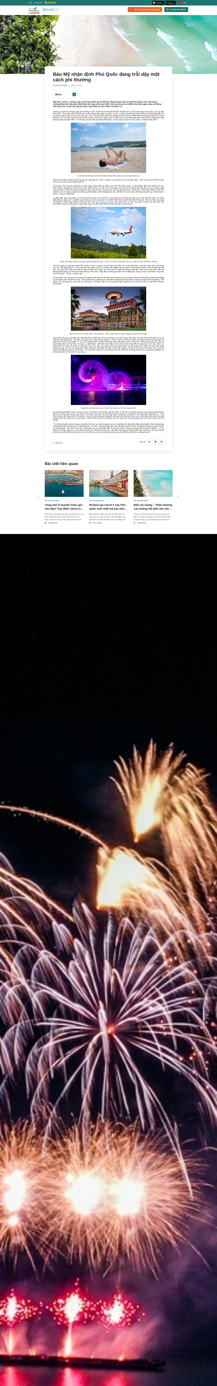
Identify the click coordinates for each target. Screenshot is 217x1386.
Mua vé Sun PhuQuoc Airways (147, 10)
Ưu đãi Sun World (178, 10)
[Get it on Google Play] (170, 3)
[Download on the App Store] (158, 3)
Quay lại (59, 443)
